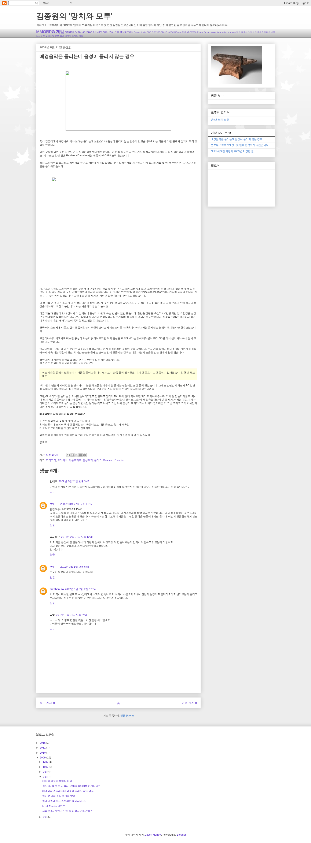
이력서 (68, 36)
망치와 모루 (73, 32)
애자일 (51, 36)
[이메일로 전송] (68, 455)
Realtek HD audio (113, 460)
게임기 (253, 32)
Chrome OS (90, 32)
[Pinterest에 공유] (84, 455)
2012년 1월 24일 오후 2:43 (71, 614)
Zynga (200, 32)
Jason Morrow (153, 834)
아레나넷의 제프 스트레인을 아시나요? (64, 800)
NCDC (171, 32)
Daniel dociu (140, 32)
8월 (45, 776)
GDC (149, 32)
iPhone (103, 32)
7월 (45, 817)
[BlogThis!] (72, 455)
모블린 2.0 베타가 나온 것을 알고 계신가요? (67, 810)
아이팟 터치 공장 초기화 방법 (58, 795)
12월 (46, 761)
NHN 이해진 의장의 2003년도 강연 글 (232, 151)
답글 (52, 491)
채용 (81, 36)
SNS (184, 32)
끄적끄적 (51, 460)
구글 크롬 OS (116, 32)
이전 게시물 (189, 703)
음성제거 (88, 460)
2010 (43, 752)
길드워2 (128, 32)
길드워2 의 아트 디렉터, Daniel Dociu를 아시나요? (71, 785)
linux (219, 32)
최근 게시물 (47, 703)
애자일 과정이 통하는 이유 (57, 781)
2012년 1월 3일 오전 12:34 (80, 589)
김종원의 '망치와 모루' (74, 16)
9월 (45, 771)
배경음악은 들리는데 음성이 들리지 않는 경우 (236, 139)
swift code (226, 32)
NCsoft (177, 32)
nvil (52, 504)
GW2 (154, 32)
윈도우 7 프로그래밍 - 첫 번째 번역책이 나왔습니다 (239, 145)
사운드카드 (75, 460)
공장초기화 (262, 32)
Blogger (181, 834)
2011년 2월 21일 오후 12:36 (77, 537)
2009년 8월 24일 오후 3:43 (74, 481)
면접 (45, 36)
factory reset (210, 32)
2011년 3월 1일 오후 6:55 (74, 566)
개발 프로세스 (243, 32)
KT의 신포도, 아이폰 (53, 805)
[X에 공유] (76, 455)
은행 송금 (59, 36)
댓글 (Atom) (127, 715)
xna (234, 32)
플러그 (98, 460)
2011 (43, 747)
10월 (46, 766)
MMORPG (45, 31)
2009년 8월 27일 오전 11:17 (76, 504)
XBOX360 (192, 32)
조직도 (75, 36)
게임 (60, 31)
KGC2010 (162, 32)
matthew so (57, 589)
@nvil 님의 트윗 (220, 119)
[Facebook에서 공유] (80, 455)
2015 (43, 742)
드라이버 (62, 460)
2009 (43, 757)
